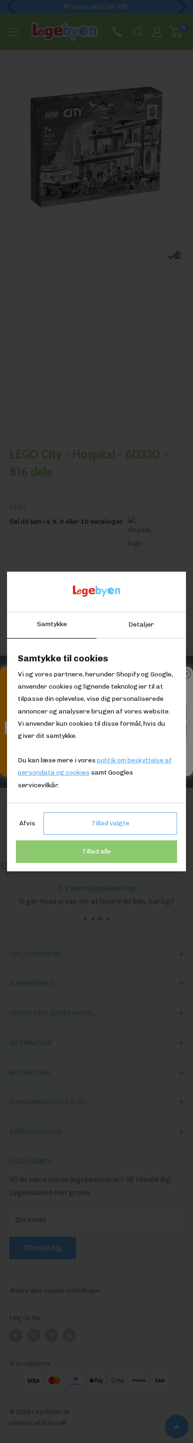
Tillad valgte (110, 823)
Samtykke (52, 624)
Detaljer (141, 624)
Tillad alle (96, 851)
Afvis (27, 823)
